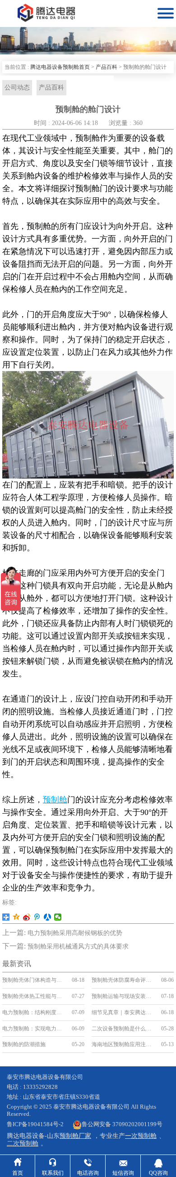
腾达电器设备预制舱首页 (60, 67)
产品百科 (106, 67)
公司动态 (17, 87)
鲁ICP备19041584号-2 (35, 1124)
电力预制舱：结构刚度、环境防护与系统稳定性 (33, 1012)
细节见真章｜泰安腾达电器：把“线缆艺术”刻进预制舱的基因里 (122, 1012)
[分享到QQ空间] (16, 917)
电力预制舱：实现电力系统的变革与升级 (33, 1028)
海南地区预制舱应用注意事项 (122, 1044)
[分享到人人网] (47, 917)
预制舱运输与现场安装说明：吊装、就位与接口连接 (122, 996)
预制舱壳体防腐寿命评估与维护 (122, 980)
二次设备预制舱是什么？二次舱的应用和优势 (122, 1028)
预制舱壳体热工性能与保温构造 (33, 996)
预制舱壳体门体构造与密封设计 (33, 980)
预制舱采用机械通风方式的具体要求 (78, 946)
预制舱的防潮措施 (24, 1044)
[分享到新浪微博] (27, 917)
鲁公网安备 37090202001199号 (122, 1124)
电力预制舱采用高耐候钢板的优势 (75, 933)
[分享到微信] (58, 917)
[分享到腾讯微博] (37, 917)
